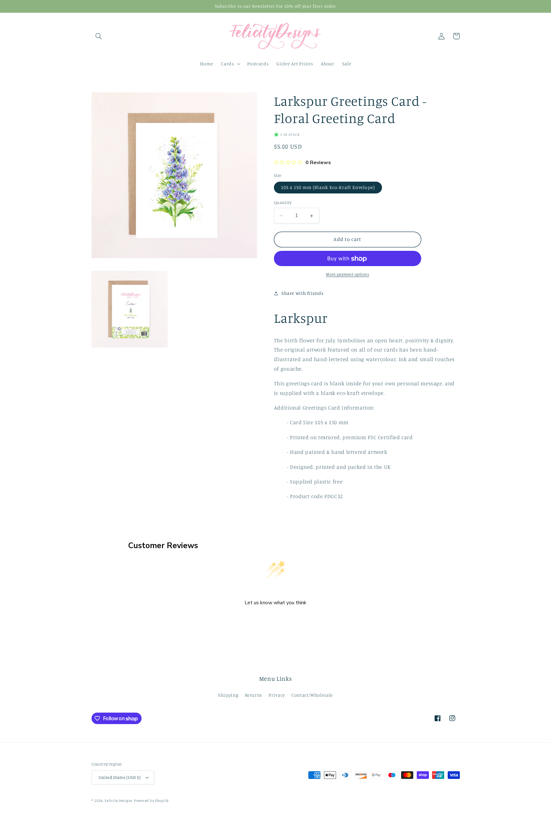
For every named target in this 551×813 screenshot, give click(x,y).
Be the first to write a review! (275, 620)
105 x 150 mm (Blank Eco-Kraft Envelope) (328, 187)
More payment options (347, 274)
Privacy (276, 695)
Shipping (228, 695)
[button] (99, 36)
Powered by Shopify (151, 800)
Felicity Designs (119, 800)
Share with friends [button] (302, 293)
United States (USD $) (120, 777)
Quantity (282, 202)
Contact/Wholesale (312, 695)
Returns (253, 695)
